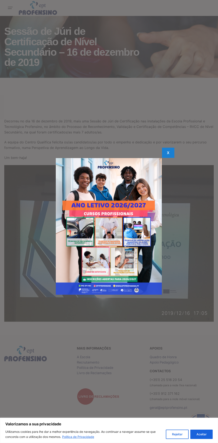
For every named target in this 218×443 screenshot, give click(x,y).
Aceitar (201, 434)
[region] (109, 430)
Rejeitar (177, 434)
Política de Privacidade (78, 437)
